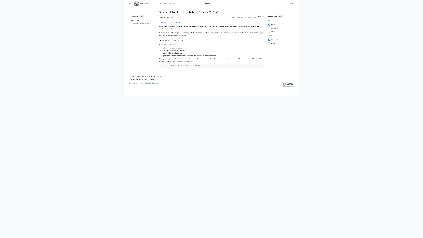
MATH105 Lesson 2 (201, 66)
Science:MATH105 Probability (171, 22)
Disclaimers (155, 83)
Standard (274, 28)
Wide (273, 43)
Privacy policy (133, 83)
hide (141, 16)
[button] (130, 3)
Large (273, 32)
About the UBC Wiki (145, 83)
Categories (164, 66)
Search (207, 4)
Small (273, 24)
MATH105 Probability (184, 66)
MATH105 (172, 66)
